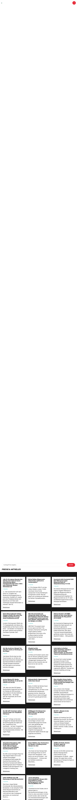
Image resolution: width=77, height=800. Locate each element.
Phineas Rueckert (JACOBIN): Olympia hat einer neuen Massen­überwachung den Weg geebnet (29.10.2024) (63, 616)
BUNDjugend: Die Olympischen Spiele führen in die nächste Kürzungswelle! (37, 712)
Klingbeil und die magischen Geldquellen (35, 649)
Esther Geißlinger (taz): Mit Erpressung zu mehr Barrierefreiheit (13, 778)
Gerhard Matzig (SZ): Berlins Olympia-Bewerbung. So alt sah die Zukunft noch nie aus (13, 681)
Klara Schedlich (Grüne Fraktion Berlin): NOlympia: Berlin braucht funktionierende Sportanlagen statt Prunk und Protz (64, 682)
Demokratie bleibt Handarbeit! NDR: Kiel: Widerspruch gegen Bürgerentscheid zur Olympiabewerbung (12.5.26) (64, 581)
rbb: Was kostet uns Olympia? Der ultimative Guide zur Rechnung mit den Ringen (12, 650)
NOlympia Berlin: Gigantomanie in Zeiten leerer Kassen (37, 680)
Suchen (71, 564)
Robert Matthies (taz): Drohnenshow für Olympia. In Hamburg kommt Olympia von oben (38, 744)
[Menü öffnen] (74, 3)
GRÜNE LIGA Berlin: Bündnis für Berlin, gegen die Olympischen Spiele (62, 744)
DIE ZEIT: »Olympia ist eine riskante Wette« (61, 711)
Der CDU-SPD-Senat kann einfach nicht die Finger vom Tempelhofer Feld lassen (12, 712)
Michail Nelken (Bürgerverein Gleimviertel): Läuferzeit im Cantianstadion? (36, 581)
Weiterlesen (6, 607)
